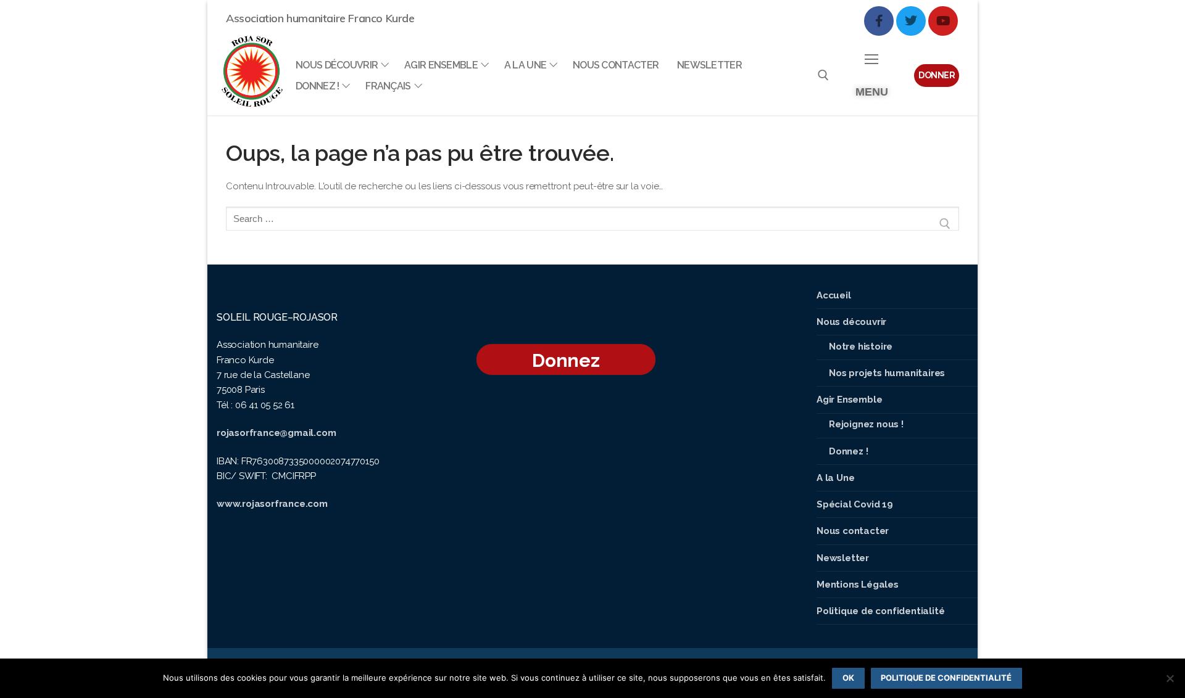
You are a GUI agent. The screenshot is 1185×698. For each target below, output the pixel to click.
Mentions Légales (858, 584)
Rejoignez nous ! (866, 424)
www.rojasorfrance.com (272, 503)
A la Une (835, 477)
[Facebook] (879, 21)
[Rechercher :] (592, 223)
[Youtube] (943, 21)
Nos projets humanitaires (887, 373)
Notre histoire (860, 346)
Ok (848, 678)
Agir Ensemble (849, 399)
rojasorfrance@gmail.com (276, 432)
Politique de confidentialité (880, 611)
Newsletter (843, 558)
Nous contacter (853, 530)
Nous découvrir (851, 321)
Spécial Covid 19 (855, 504)
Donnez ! (848, 451)
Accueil (834, 295)
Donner (936, 75)
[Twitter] (911, 21)
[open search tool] (823, 75)
